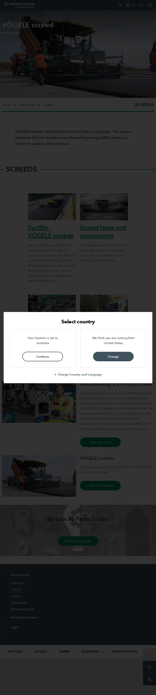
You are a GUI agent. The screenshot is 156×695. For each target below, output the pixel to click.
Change (113, 356)
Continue (42, 356)
